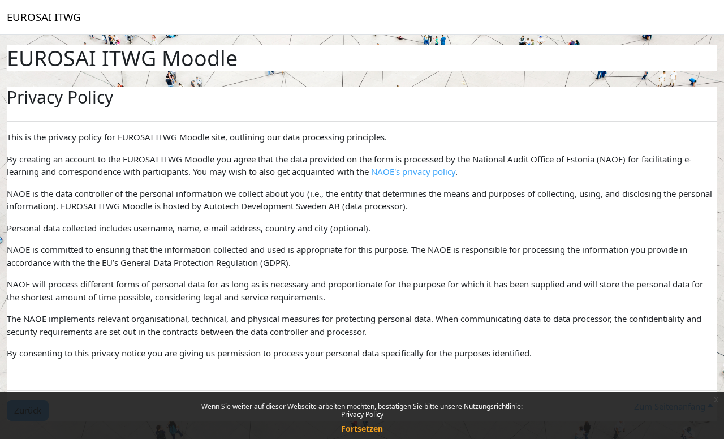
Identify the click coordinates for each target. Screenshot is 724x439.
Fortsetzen (362, 428)
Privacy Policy (362, 414)
